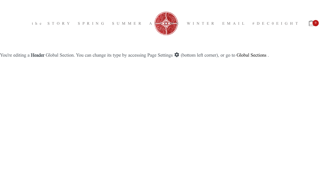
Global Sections (251, 54)
